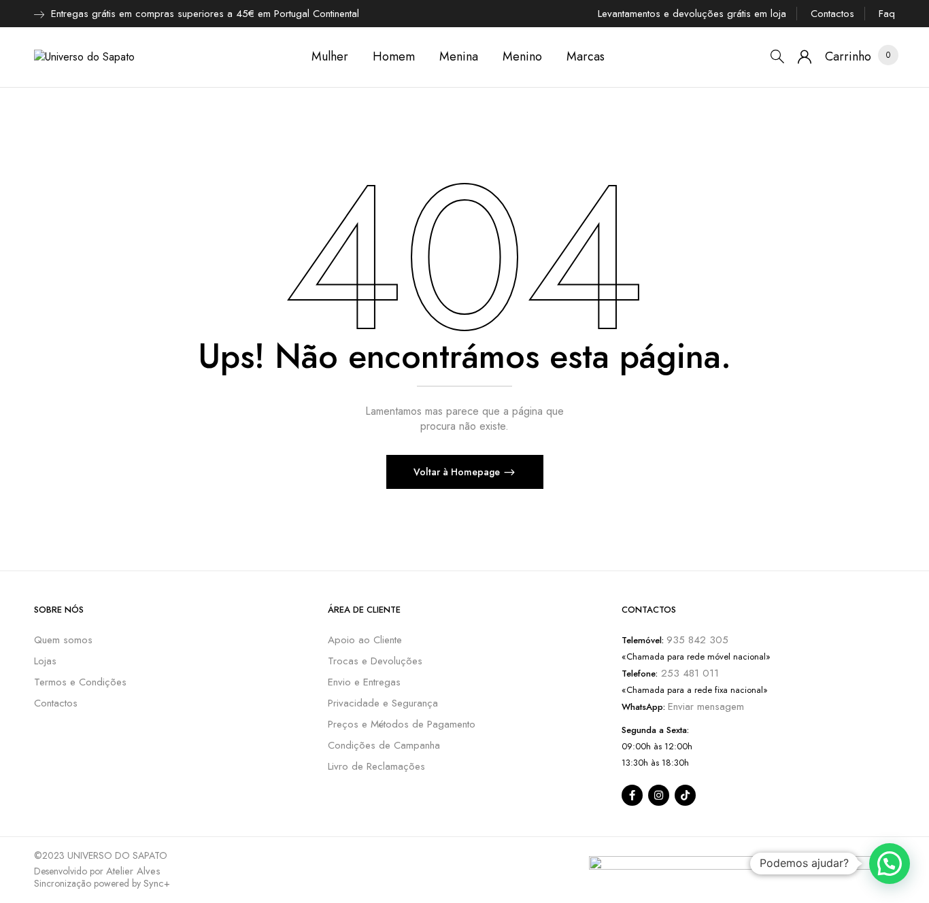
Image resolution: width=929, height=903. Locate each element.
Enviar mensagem (706, 706)
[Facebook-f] (632, 795)
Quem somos (63, 639)
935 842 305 (697, 639)
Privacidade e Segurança (383, 703)
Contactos (832, 13)
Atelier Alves (133, 871)
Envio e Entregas (364, 682)
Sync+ (156, 883)
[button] (848, 56)
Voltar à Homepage (458, 472)
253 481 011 (688, 673)
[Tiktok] (685, 795)
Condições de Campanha (384, 745)
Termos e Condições (80, 682)
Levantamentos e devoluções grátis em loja (692, 13)
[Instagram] (658, 795)
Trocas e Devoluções (375, 660)
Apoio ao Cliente (365, 639)
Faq (887, 13)
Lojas (45, 660)
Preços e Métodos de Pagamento (401, 724)
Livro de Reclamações (376, 766)
